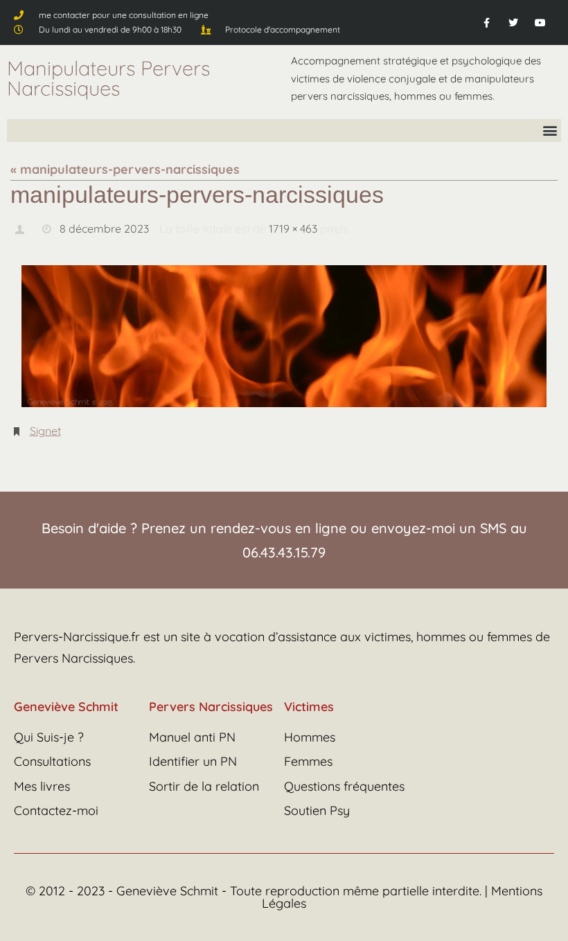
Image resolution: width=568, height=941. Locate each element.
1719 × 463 (293, 227)
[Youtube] (540, 22)
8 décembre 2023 (104, 227)
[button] (549, 130)
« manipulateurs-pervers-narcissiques (125, 169)
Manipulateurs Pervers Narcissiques (108, 77)
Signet (45, 425)
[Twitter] (513, 22)
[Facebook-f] (485, 22)
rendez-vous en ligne (278, 520)
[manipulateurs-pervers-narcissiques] (284, 332)
